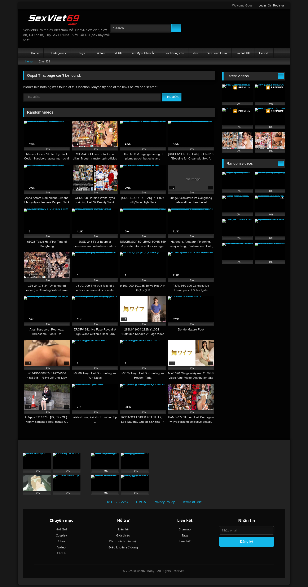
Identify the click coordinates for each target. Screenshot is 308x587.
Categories (58, 53)
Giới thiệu (123, 535)
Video (61, 547)
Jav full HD (243, 53)
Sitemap (185, 529)
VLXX (118, 53)
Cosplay (61, 535)
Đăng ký (246, 541)
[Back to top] (295, 574)
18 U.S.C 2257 (117, 502)
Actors (101, 53)
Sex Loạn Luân (217, 53)
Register (278, 5)
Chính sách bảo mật (123, 541)
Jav (195, 53)
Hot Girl (61, 529)
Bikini (61, 541)
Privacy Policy (164, 502)
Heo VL (264, 53)
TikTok (61, 553)
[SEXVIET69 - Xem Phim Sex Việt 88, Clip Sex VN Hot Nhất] (54, 20)
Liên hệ (123, 529)
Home (35, 53)
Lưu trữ (184, 541)
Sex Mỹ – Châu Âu (143, 53)
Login (262, 5)
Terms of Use (192, 502)
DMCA (141, 502)
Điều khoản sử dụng (123, 547)
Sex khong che (174, 53)
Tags (81, 53)
